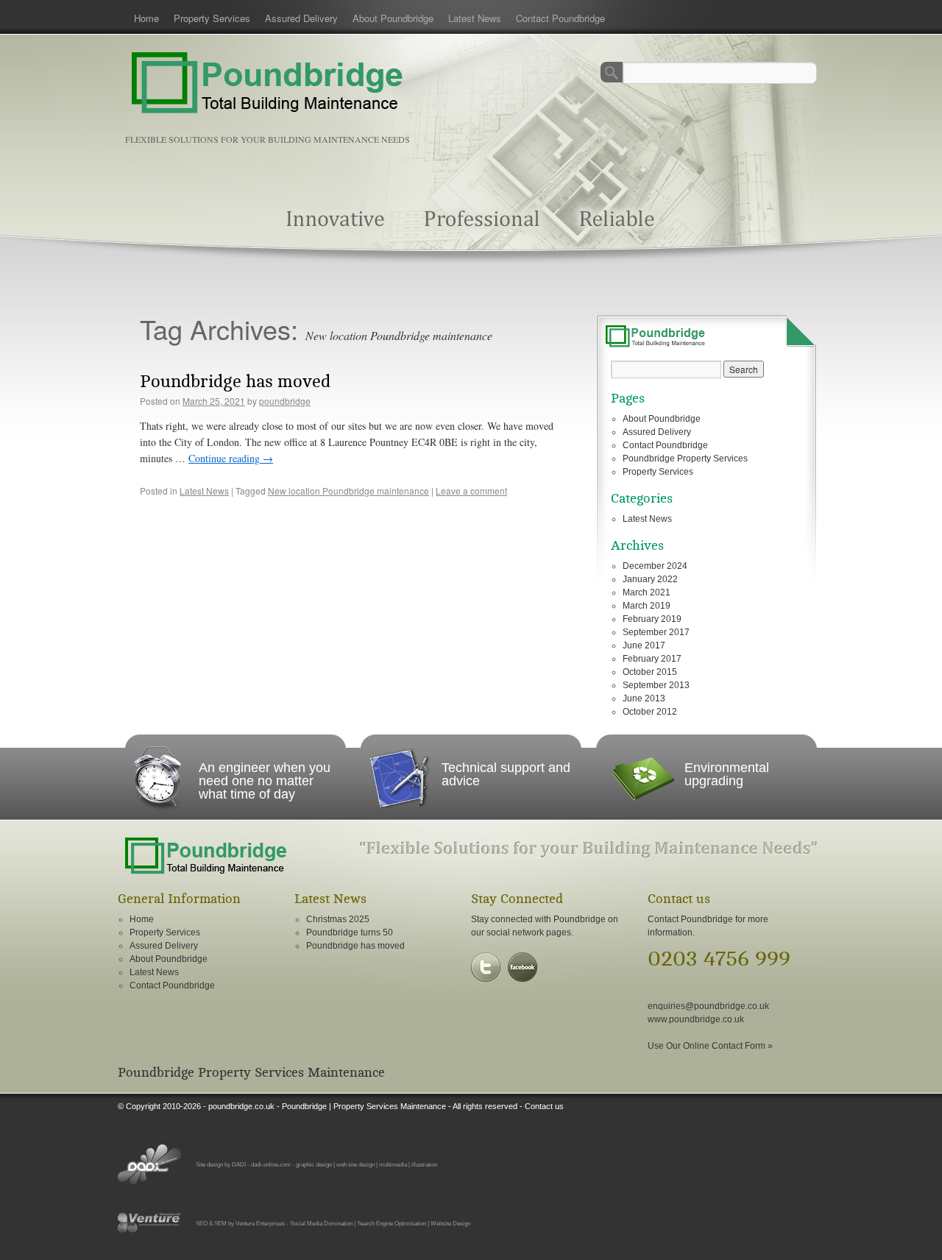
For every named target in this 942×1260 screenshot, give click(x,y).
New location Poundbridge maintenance (348, 490)
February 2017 (652, 659)
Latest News (474, 18)
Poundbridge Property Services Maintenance (251, 1072)
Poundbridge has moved (235, 382)
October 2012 (650, 712)
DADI (239, 1164)
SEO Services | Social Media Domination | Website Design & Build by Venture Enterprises (149, 1223)
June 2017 (644, 645)
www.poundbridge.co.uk (696, 1019)
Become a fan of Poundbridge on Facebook (522, 967)
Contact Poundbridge (560, 18)
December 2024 (655, 566)
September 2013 (656, 685)
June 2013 (644, 698)
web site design (355, 1164)
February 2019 (652, 619)
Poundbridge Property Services (685, 458)
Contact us (544, 1106)
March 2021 (646, 592)
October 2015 (650, 672)
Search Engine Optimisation (391, 1223)
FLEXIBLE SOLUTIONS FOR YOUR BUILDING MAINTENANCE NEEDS (267, 139)
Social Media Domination (321, 1223)
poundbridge (285, 400)
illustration (424, 1164)
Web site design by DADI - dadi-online (149, 1164)
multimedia (393, 1164)
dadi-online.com (271, 1164)
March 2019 (646, 606)
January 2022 (650, 579)
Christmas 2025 (337, 919)
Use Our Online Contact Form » (710, 1046)
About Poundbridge (393, 18)
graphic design (314, 1164)
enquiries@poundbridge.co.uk (708, 1006)
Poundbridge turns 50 (349, 932)
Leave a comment (471, 490)
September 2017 (656, 632)
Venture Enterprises (260, 1223)
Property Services (212, 18)
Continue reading (230, 458)
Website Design (450, 1223)
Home (146, 18)
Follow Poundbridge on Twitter (485, 967)
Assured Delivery (301, 18)
